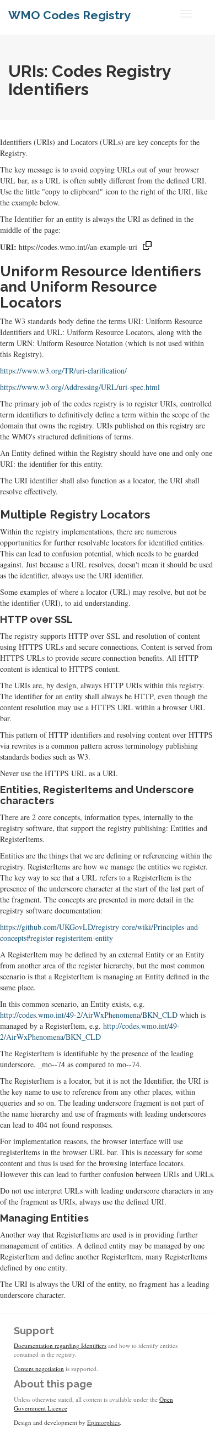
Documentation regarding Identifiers (60, 1345)
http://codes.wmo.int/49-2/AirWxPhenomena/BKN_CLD (89, 1015)
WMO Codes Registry (69, 15)
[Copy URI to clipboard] (147, 247)
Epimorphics (103, 1422)
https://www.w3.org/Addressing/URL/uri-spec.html (80, 387)
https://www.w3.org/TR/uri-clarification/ (63, 370)
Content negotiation (39, 1368)
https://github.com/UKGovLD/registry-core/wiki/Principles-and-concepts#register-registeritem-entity (100, 932)
